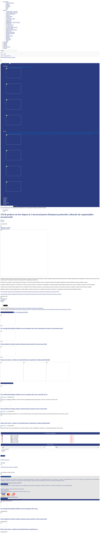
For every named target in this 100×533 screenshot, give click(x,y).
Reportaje (8, 6)
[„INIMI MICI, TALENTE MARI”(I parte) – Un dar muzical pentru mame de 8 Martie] (13, 159)
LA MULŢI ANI (9, 24)
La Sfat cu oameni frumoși (11, 27)
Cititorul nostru (9, 16)
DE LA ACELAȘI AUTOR (21, 312)
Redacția (5, 48)
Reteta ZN (8, 38)
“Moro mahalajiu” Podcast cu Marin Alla (17, 195)
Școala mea (8, 39)
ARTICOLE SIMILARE (7, 312)
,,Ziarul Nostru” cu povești (11, 11)
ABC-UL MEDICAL (10, 13)
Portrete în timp (9, 35)
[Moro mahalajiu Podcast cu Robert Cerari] (13, 175)
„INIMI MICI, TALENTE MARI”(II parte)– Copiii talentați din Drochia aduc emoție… (30, 148)
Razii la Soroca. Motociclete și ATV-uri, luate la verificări (22, 128)
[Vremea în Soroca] (5, 459)
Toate (7, 67)
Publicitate (5, 42)
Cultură (7, 4)
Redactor (2, 221)
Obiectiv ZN (8, 31)
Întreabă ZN (8, 23)
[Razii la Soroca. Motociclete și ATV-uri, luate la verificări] (13, 124)
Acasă (2, 207)
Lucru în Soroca (6, 46)
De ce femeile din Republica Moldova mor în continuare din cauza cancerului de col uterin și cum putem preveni (32, 328)
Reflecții (8, 37)
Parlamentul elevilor (10, 33)
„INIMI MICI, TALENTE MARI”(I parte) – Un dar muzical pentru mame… (27, 163)
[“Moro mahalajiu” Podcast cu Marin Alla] (13, 191)
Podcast (7, 34)
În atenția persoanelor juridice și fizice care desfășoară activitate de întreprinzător (26, 308)
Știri (7, 9)
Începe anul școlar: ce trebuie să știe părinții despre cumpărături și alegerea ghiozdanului (25, 359)
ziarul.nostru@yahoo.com (12, 497)
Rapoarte (5, 45)
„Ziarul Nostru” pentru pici (12, 12)
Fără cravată (8, 20)
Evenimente (5, 1)
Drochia (7, 145)
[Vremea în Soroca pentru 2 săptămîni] (9, 466)
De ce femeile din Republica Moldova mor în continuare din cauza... (19, 508)
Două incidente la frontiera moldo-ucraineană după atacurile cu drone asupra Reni (29, 97)
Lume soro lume (9, 28)
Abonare (5, 44)
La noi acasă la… (9, 26)
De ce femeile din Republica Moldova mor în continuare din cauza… (25, 81)
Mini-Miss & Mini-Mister (11, 29)
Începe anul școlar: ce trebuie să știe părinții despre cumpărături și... (19, 529)
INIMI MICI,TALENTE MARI (13, 22)
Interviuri (8, 5)
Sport (7, 7)
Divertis (5, 10)
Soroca (7, 126)
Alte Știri (8, 15)
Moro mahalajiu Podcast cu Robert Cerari (18, 179)
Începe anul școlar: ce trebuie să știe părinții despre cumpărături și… (25, 113)
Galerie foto (8, 21)
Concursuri (8, 17)
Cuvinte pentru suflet (10, 18)
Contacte (5, 43)
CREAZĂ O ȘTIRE (6, 476)
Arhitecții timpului (10, 2)
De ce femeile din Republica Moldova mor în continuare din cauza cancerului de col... (24, 394)
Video (7, 40)
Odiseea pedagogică (10, 32)
